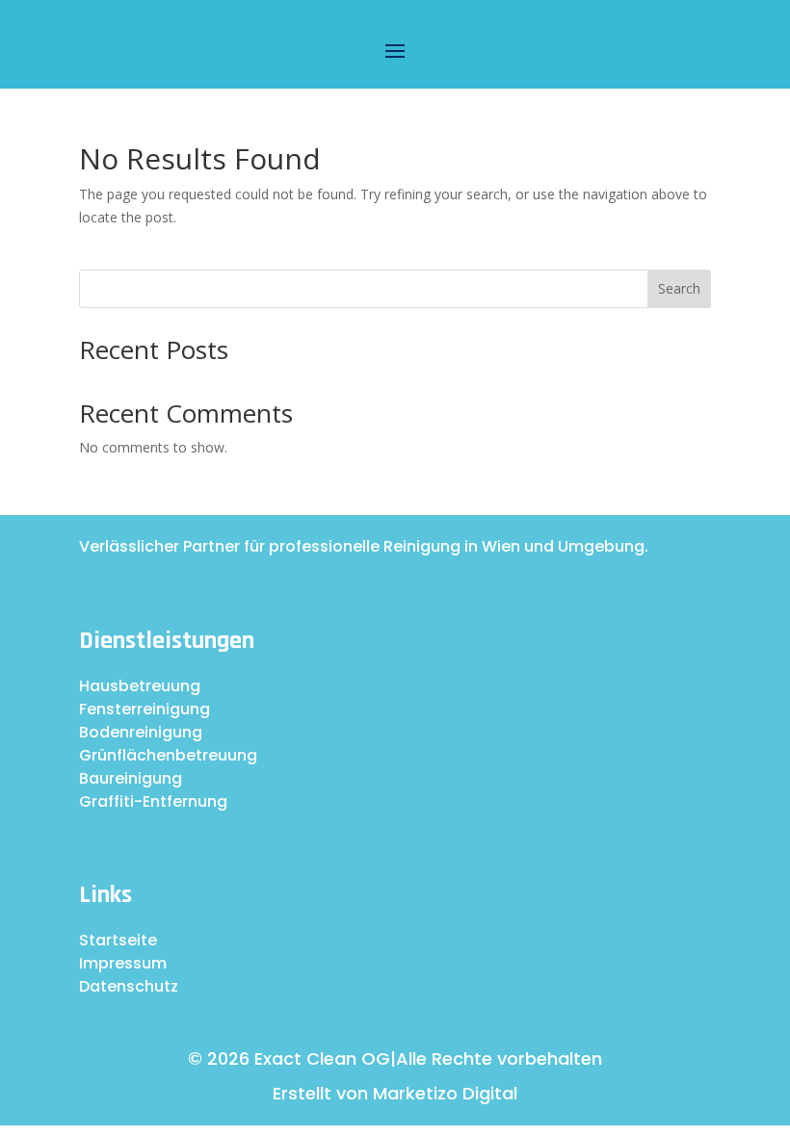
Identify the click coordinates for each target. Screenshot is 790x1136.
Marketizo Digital (445, 1093)
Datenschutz (128, 986)
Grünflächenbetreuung (168, 755)
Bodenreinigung (140, 732)
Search (679, 288)
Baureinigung (130, 778)
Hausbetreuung (139, 686)
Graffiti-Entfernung (153, 801)
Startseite (118, 940)
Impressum (123, 963)
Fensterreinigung (144, 709)
